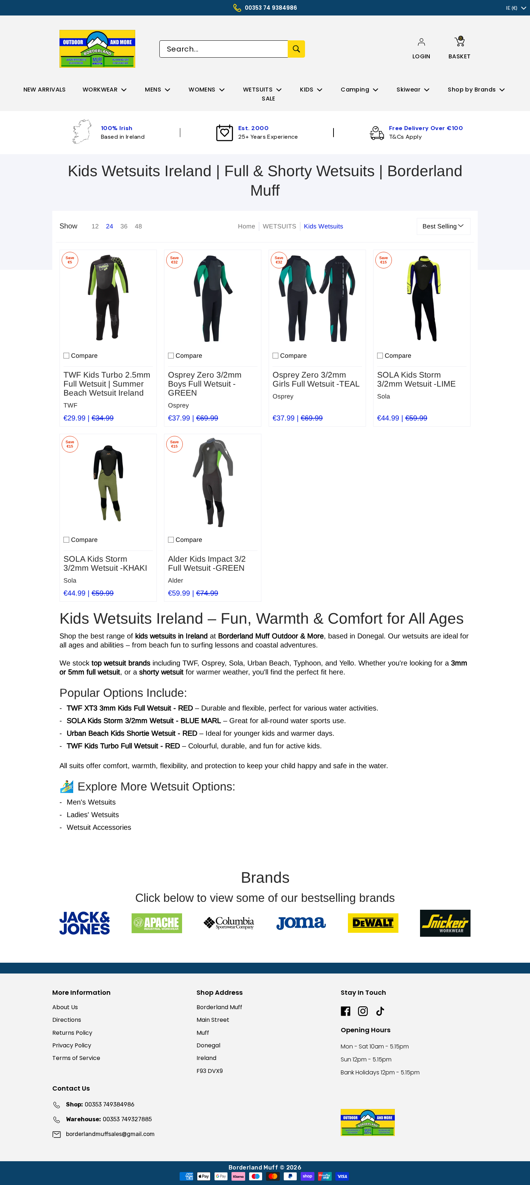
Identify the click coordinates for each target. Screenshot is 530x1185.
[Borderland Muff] (98, 49)
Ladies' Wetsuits (93, 815)
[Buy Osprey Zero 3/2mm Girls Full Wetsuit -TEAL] (317, 298)
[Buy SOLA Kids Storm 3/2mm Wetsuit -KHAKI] (108, 482)
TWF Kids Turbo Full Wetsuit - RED (123, 746)
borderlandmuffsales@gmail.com (110, 1134)
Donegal (208, 1045)
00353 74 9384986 (271, 8)
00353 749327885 (109, 1119)
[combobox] (223, 49)
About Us (65, 1007)
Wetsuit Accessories (99, 827)
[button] (421, 56)
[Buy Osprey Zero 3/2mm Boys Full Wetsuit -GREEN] (212, 298)
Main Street (212, 1020)
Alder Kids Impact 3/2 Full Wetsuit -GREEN (207, 563)
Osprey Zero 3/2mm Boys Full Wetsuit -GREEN (205, 383)
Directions (66, 1020)
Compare (84, 355)
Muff (202, 1033)
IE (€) (511, 8)
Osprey (178, 405)
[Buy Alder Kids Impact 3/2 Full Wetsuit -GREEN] (212, 482)
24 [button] (109, 226)
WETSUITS (279, 226)
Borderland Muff (219, 1007)
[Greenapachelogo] (156, 923)
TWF (70, 405)
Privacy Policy (71, 1045)
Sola (383, 396)
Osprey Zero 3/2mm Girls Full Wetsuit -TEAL (316, 379)
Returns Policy (72, 1033)
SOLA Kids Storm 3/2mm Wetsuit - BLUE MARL (144, 721)
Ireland (206, 1058)
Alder (175, 580)
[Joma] (301, 923)
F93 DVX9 (209, 1071)
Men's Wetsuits (91, 802)
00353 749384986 (100, 1104)
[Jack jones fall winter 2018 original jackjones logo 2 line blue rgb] (84, 923)
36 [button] (124, 226)
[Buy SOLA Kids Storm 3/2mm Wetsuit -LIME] (422, 298)
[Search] (296, 49)
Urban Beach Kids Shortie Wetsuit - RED (132, 733)
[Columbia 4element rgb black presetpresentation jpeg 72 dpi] (228, 923)
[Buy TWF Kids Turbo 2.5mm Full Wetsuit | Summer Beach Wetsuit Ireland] (108, 298)
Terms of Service (76, 1058)
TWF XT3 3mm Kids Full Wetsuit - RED (130, 708)
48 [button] (138, 226)
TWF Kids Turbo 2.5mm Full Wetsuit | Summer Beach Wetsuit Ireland (106, 383)
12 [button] (95, 226)
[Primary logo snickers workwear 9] (445, 923)
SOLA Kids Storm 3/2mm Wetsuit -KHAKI (105, 563)
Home (246, 226)
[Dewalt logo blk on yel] (373, 923)
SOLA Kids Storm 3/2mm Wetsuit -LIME (416, 379)
